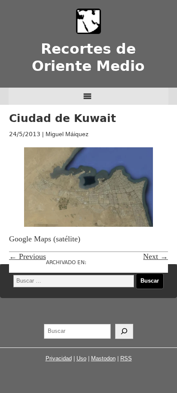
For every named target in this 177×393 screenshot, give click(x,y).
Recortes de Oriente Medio (88, 57)
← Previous (27, 256)
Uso (81, 358)
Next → (155, 256)
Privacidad (59, 358)
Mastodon (103, 358)
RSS (126, 358)
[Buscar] (124, 331)
